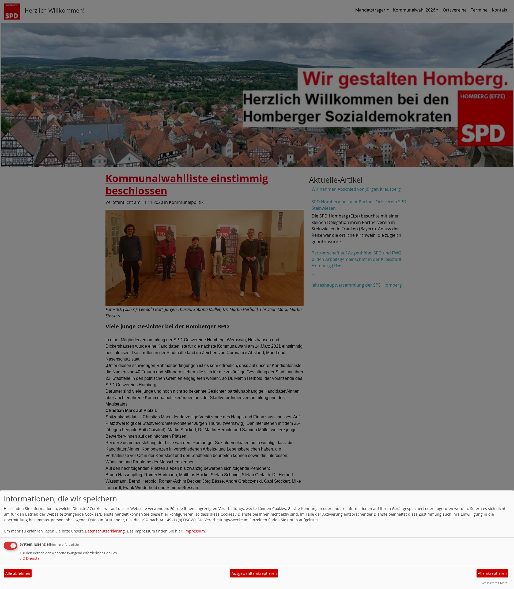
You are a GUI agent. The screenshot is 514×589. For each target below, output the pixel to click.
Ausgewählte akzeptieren (254, 573)
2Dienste (30, 558)
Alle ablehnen (17, 573)
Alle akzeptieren (492, 573)
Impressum (194, 531)
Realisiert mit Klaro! (494, 583)
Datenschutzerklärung (105, 531)
